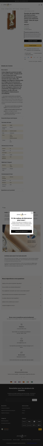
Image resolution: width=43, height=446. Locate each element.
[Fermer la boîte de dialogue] (32, 213)
